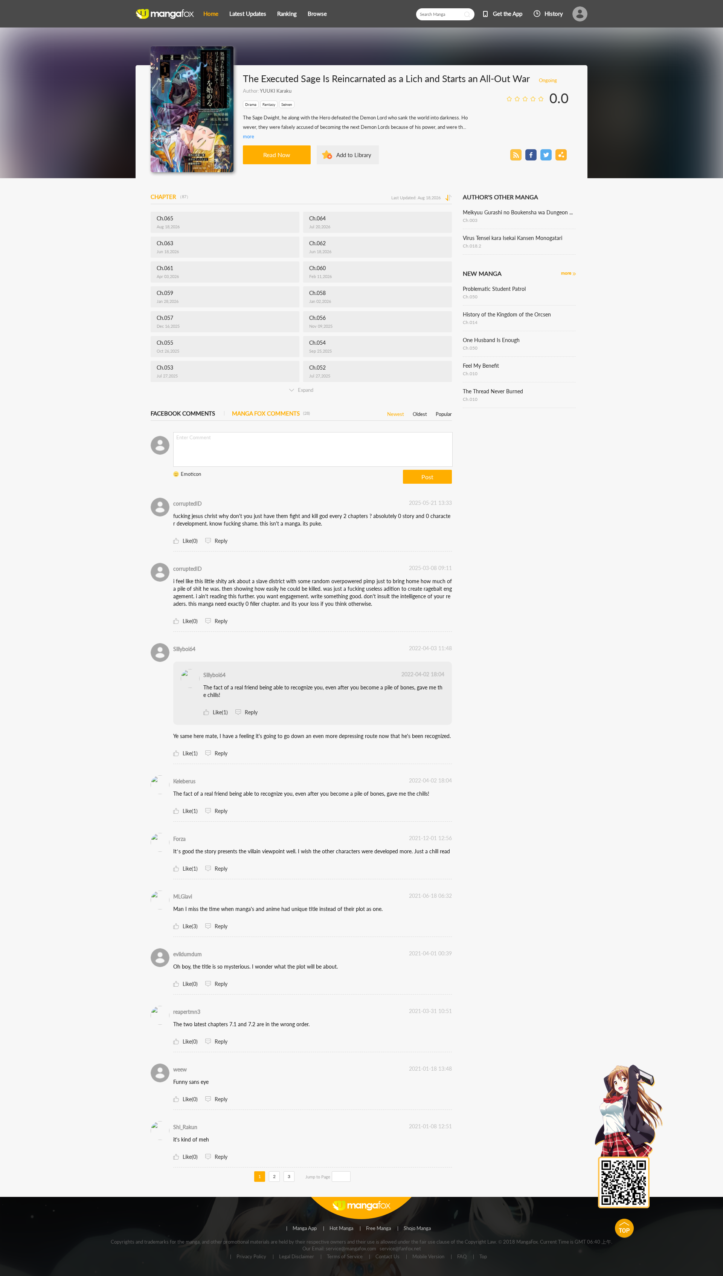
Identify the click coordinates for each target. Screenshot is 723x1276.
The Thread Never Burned (493, 391)
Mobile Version (428, 1257)
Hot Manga (341, 1228)
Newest (395, 412)
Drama (250, 104)
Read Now (276, 154)
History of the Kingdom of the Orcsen (507, 314)
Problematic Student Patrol (494, 289)
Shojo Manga (417, 1228)
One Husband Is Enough (491, 340)
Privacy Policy (251, 1257)
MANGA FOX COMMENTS (271, 413)
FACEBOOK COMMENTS (183, 413)
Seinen (286, 104)
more (248, 136)
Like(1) (220, 712)
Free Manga (378, 1228)
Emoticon (191, 474)
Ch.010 (470, 373)
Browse (317, 13)
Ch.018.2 (472, 246)
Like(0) (190, 541)
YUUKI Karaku (275, 91)
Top (483, 1257)
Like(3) (190, 926)
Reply (221, 541)
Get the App (507, 13)
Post (427, 476)
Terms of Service (345, 1257)
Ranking (287, 13)
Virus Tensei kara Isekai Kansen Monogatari (512, 238)
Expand (305, 390)
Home (210, 13)
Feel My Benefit (481, 365)
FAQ (462, 1257)
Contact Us (387, 1257)
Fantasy (268, 104)
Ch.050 (470, 297)
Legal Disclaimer (296, 1257)
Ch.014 (470, 322)
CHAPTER (171, 196)
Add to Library (353, 154)
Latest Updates (247, 13)
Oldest (420, 412)
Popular (444, 412)
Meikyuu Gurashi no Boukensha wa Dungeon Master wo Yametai (519, 212)
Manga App (305, 1228)
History (554, 13)
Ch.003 (470, 220)
